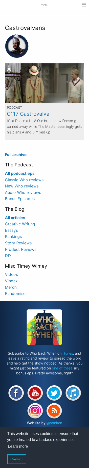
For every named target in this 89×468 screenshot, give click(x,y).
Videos (11, 274)
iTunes (68, 353)
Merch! (11, 287)
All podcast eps (20, 173)
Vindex (11, 280)
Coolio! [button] (16, 459)
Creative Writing (20, 223)
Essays (11, 230)
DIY (8, 255)
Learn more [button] (18, 446)
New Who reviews (22, 185)
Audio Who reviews (23, 192)
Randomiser (16, 293)
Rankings (13, 236)
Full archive (16, 154)
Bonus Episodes (20, 198)
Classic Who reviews (24, 179)
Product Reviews (20, 249)
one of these (62, 368)
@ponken (54, 423)
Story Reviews (18, 242)
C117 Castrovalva (28, 114)
